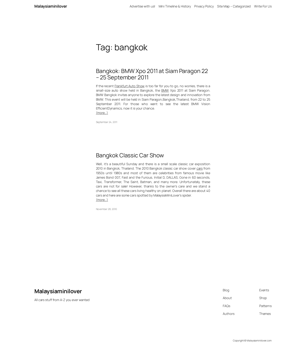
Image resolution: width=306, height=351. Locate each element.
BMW (165, 90)
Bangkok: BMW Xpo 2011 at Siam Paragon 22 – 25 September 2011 (152, 74)
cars (200, 168)
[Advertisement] (153, 21)
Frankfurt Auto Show (130, 86)
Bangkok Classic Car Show (130, 155)
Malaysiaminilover (50, 6)
